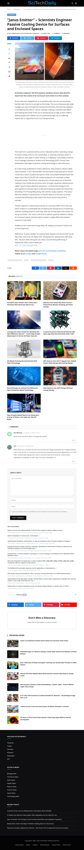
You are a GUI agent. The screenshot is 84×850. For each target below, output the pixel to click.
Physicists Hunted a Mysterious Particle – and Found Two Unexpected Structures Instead (37, 828)
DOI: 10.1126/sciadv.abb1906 (26, 245)
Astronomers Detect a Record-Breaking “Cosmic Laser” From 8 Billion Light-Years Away (47, 685)
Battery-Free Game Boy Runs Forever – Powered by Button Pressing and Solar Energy (58, 305)
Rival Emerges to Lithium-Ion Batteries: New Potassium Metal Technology (22, 389)
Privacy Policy (56, 845)
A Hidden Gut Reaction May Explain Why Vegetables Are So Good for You (32, 815)
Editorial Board (44, 845)
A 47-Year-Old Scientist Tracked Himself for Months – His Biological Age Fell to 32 (47, 696)
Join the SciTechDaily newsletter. (52, 251)
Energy (26, 260)
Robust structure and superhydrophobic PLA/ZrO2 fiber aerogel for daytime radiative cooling (35, 530)
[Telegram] (9, 67)
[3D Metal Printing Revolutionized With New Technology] (24, 349)
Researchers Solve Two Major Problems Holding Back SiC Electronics (30, 824)
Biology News (11, 774)
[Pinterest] (9, 62)
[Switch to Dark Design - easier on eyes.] (72, 3)
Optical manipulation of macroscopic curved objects (23, 536)
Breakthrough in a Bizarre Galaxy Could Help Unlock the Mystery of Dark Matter (48, 653)
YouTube (10, 749)
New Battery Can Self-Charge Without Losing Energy (58, 389)
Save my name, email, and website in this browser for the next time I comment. (39, 512)
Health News (11, 783)
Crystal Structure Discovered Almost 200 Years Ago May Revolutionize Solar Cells (59, 333)
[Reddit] (9, 76)
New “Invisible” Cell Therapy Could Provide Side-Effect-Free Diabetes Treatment (34, 819)
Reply (74, 440)
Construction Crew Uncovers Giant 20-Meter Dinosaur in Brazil (44, 706)
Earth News (11, 780)
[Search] (76, 3)
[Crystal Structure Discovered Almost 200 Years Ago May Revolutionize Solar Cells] (60, 319)
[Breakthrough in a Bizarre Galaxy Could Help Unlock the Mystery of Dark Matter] (12, 654)
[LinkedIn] (9, 58)
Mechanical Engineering (38, 260)
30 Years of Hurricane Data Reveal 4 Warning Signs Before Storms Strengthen (45, 718)
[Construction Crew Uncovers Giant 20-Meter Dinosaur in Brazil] (12, 709)
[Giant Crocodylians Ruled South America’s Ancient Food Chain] (12, 643)
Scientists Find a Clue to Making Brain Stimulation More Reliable (29, 811)
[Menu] (8, 3)
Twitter (9, 746)
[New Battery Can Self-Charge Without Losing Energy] (60, 376)
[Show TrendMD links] (75, 594)
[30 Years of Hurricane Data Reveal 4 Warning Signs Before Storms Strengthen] (12, 720)
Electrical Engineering (15, 260)
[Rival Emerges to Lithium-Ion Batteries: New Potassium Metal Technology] (24, 376)
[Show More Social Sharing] (64, 38)
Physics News (11, 787)
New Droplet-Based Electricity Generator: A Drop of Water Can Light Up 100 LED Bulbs (23, 417)
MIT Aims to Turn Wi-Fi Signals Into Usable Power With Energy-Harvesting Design (59, 362)
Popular (51, 260)
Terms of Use (67, 845)
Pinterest (10, 753)
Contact (35, 845)
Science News (12, 790)
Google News (41, 253)
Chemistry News (12, 777)
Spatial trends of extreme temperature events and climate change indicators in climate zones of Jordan (38, 586)
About (28, 845)
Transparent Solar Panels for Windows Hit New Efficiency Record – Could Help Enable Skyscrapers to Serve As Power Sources (23, 334)
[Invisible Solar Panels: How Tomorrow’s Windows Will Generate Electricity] (24, 290)
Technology (11, 14)
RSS (8, 759)
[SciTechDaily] (42, 3)
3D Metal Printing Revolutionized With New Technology (22, 362)
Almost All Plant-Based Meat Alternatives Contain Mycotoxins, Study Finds (46, 674)
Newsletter (11, 756)
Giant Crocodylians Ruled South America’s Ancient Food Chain (44, 641)
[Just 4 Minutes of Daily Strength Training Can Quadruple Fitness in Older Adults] (12, 665)
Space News (11, 793)
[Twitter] (9, 54)
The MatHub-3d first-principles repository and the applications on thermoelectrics (31, 568)
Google (29, 253)
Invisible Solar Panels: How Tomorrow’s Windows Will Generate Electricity (22, 304)
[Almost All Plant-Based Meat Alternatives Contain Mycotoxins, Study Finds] (12, 676)
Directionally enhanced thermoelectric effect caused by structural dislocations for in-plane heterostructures (39, 573)
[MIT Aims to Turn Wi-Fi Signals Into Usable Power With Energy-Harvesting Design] (60, 349)
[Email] (9, 71)
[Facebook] (9, 49)
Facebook (10, 743)
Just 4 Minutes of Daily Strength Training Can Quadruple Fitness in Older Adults (48, 664)
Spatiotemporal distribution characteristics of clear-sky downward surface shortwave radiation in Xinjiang (38, 541)
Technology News (13, 796)
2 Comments (56, 33)
